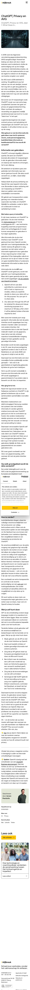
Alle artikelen (7, 837)
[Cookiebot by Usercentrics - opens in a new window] (21, 477)
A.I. (2, 816)
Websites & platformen (19, 979)
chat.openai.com (9, 222)
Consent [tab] (5, 481)
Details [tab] (15, 481)
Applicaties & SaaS (21, 973)
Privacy (6, 816)
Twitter (13, 822)
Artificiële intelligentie (22, 975)
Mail (2, 822)
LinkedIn (7, 822)
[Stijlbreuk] (6, 3)
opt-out (20, 584)
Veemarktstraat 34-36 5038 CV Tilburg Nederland (7, 980)
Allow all (15, 507)
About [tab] (24, 481)
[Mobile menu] (27, 2)
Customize (14, 512)
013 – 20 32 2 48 (6, 974)
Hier (5, 733)
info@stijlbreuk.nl (6, 972)
